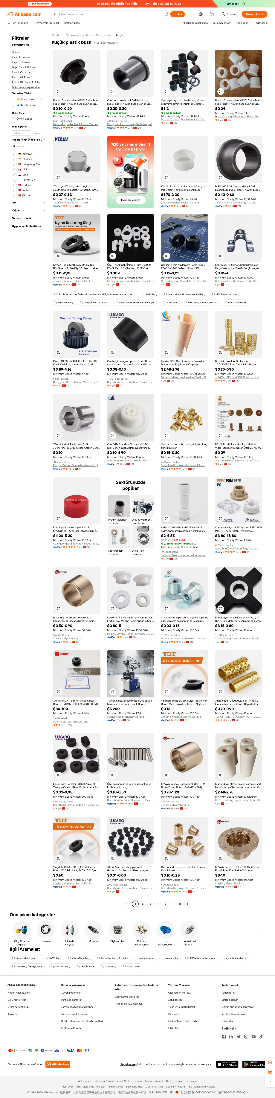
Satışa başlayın (229, 999)
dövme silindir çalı (25, 958)
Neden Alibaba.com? (19, 992)
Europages (192, 1080)
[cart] (213, 14)
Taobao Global (153, 1080)
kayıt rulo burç (65, 302)
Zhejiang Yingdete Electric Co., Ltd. (73, 280)
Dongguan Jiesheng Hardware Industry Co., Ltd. (184, 638)
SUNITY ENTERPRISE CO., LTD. (70, 721)
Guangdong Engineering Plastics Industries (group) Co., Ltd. (76, 543)
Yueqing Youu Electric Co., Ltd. (70, 202)
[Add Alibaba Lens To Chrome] (57, 1064)
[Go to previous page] (127, 904)
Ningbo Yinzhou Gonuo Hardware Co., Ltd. (76, 465)
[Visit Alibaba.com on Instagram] (246, 1036)
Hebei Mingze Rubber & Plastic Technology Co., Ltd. (76, 124)
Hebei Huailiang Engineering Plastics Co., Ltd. (184, 377)
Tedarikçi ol (228, 992)
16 (180, 904)
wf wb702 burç (53, 958)
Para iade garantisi (71, 999)
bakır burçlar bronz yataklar (202, 302)
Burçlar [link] (119, 35)
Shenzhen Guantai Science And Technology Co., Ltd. (238, 460)
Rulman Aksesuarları (98, 35)
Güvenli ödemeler (71, 992)
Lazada (138, 1080)
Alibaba (56, 35)
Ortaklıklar (227, 1021)
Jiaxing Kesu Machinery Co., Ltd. (125, 716)
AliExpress (84, 1080)
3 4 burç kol (171, 302)
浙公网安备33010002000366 (198, 1092)
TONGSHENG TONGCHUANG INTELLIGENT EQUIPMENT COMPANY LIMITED (238, 377)
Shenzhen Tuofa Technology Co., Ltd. (236, 548)
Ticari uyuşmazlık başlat (181, 1006)
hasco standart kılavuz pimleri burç (186, 294)
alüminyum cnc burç (226, 294)
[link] (270, 1062)
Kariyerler (13, 1013)
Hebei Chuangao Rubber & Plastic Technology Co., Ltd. (238, 116)
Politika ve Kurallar (71, 1028)
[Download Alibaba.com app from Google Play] (255, 1064)
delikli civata (87, 966)
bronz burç (110, 966)
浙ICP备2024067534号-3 (233, 1092)
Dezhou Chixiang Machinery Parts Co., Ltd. (184, 119)
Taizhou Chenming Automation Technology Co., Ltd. (184, 555)
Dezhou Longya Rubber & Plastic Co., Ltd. (131, 633)
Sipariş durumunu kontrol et (237, 1006)
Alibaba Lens (27, 1064)
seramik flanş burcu (236, 958)
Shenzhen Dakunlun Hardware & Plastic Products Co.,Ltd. (184, 465)
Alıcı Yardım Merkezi (179, 992)
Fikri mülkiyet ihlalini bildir (182, 1021)
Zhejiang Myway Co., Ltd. (67, 638)
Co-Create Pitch (17, 999)
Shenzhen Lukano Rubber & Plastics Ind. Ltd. (131, 382)
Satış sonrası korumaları (74, 1013)
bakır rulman (133, 966)
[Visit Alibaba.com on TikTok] (261, 1036)
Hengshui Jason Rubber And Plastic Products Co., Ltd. (131, 280)
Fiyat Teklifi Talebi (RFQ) (128, 1003)
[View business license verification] (171, 1092)
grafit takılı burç (61, 966)
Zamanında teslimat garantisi (77, 1006)
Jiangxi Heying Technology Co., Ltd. (235, 202)
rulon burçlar (171, 958)
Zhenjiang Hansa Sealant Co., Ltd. (180, 202)
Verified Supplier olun (233, 1013)
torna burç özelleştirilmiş (29, 966)
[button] (166, 14)
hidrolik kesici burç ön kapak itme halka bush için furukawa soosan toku (95, 294)
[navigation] (28, 470)
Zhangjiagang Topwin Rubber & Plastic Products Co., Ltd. (238, 638)
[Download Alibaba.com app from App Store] (227, 1064)
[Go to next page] (187, 904)
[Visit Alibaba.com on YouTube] (253, 1036)
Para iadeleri (175, 1013)
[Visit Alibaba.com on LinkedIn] (231, 1036)
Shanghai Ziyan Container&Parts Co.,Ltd (238, 280)
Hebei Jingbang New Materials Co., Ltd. (183, 280)
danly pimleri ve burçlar (96, 302)
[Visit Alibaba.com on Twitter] (238, 1036)
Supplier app (128, 1064)
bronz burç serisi (237, 302)
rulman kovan (146, 958)
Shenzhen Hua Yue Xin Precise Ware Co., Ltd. (131, 460)
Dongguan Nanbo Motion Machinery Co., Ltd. (76, 382)
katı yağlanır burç (81, 958)
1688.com (99, 1080)
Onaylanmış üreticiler (126, 996)
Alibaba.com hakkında (21, 984)
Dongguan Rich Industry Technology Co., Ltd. (131, 124)
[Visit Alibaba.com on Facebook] (223, 1036)
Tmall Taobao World (119, 1080)
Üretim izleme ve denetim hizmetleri (82, 1021)
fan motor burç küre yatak (115, 958)
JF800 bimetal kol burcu (202, 958)
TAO (166, 1080)
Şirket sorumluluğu (18, 1006)
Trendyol (177, 1080)
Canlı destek (175, 999)
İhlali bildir (173, 1028)
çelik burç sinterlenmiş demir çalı (136, 302)
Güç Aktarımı (73, 35)
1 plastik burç (150, 294)
